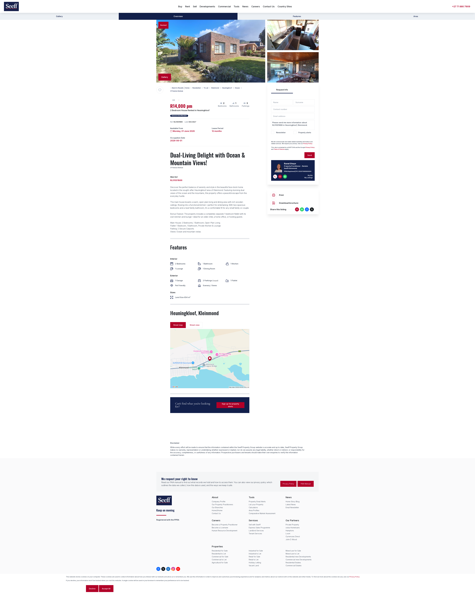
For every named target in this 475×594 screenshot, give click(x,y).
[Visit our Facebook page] (158, 569)
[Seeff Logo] (11, 6)
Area (415, 16)
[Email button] (280, 177)
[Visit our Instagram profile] (173, 569)
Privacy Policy (307, 143)
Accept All (106, 589)
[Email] (297, 209)
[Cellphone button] (275, 177)
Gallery (59, 16)
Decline (92, 589)
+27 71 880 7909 (461, 6)
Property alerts (304, 132)
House (237, 88)
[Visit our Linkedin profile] (168, 569)
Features (297, 16)
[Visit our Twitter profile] (163, 569)
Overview (178, 16)
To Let (206, 88)
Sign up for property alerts (230, 405)
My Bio (310, 175)
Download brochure (288, 203)
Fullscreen (305, 79)
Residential (196, 88)
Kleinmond (215, 88)
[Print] (273, 195)
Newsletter (281, 132)
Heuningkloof (227, 88)
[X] (312, 209)
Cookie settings (76, 589)
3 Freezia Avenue (176, 91)
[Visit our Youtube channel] (178, 569)
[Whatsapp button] (285, 177)
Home (187, 88)
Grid (314, 79)
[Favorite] (159, 89)
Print (281, 195)
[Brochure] (273, 203)
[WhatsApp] (302, 209)
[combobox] (176, 100)
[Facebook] (307, 209)
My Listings (308, 178)
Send (309, 155)
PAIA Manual (306, 484)
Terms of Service (279, 149)
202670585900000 (304, 171)
